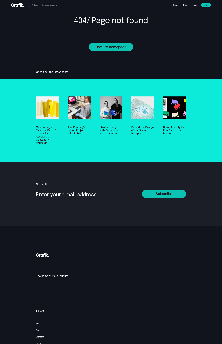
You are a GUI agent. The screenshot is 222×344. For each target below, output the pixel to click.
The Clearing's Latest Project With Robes (76, 130)
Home (175, 5)
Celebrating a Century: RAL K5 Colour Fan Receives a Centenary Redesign (46, 135)
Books (39, 330)
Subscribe (164, 194)
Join (206, 5)
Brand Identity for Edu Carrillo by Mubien (174, 130)
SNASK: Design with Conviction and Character (109, 130)
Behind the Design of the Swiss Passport (142, 130)
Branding (40, 337)
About (194, 5)
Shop (185, 5)
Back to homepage (111, 47)
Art (37, 323)
